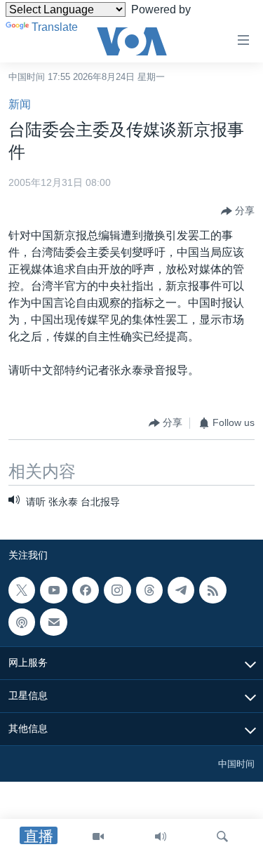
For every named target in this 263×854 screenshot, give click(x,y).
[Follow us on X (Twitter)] (21, 590)
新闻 (19, 104)
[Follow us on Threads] (149, 590)
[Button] (238, 211)
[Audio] (161, 836)
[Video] (98, 836)
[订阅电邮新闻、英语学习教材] (53, 621)
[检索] (222, 836)
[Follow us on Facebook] (85, 590)
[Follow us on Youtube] (53, 590)
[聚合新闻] (212, 590)
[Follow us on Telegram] (181, 590)
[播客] (21, 621)
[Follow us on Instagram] (117, 590)
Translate (55, 27)
